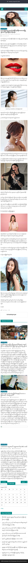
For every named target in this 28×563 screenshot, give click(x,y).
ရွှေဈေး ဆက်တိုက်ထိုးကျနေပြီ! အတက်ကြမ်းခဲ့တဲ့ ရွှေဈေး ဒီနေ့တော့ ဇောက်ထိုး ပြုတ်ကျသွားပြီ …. (14, 548)
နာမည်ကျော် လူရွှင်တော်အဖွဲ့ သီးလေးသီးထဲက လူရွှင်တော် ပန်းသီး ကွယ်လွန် (14, 543)
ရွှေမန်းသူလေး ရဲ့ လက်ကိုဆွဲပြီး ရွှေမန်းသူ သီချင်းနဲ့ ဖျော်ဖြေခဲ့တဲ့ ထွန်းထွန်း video (13, 554)
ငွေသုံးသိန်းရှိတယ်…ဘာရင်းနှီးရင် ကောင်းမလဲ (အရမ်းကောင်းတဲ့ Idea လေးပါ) (24, 482)
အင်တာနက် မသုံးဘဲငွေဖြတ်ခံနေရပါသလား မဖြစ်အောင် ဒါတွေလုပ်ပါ (13, 394)
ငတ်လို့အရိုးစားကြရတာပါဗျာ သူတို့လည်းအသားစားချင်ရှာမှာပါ (4, 482)
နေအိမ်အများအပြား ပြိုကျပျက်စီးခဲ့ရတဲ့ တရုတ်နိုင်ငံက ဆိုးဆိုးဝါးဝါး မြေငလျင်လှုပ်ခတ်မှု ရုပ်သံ (14, 345)
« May (2, 508)
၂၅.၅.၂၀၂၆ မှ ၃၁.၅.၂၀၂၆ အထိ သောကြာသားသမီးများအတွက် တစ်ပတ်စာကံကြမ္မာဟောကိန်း (14, 529)
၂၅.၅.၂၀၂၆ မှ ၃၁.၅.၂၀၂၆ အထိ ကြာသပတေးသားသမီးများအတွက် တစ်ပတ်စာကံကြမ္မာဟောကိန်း (14, 534)
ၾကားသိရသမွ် (4, 28)
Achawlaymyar (16, 34)
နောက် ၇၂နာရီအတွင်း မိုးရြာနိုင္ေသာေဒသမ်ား (12, 538)
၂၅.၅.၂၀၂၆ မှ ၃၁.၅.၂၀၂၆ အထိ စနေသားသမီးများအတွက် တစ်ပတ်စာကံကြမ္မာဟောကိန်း (14, 524)
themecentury (23, 561)
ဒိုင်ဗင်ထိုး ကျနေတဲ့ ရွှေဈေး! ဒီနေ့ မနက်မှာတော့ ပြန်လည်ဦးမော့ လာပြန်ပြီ (14, 518)
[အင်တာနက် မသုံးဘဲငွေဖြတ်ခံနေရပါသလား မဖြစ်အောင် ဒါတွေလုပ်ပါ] (14, 382)
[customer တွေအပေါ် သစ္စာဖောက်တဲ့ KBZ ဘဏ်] (14, 434)
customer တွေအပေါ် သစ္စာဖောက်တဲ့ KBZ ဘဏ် (14, 446)
